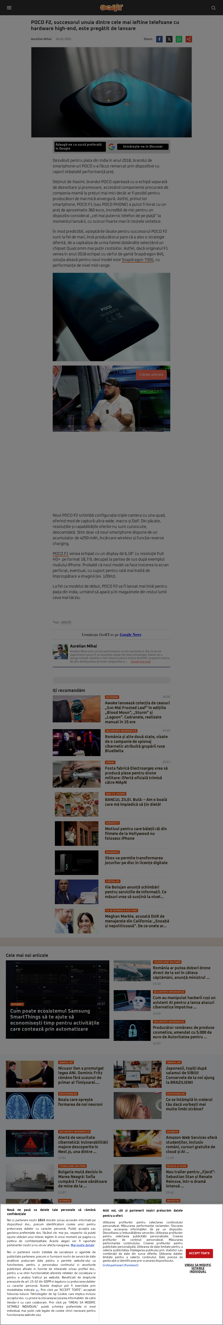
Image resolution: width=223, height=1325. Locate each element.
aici (37, 1290)
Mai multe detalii (82, 1245)
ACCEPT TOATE (199, 1253)
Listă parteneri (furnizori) (120, 1265)
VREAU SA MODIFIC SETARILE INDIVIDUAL (198, 1268)
